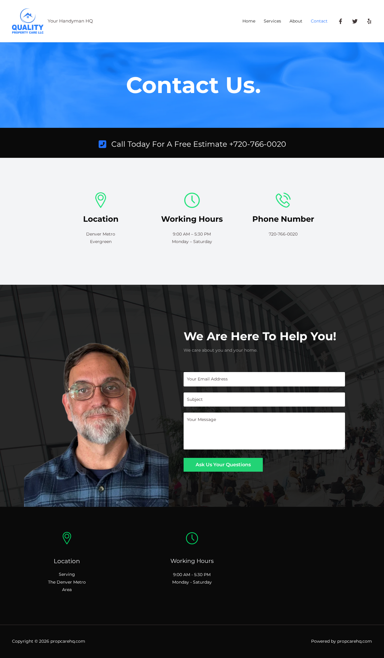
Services (272, 21)
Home (248, 21)
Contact (319, 21)
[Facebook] (340, 21)
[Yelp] (369, 21)
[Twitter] (355, 21)
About (296, 21)
